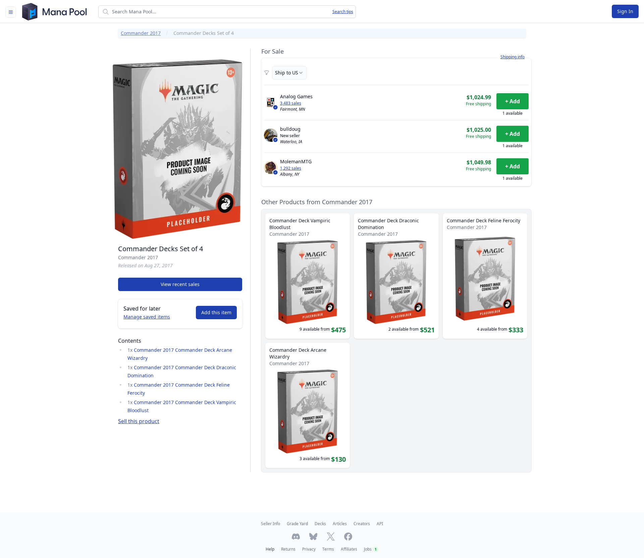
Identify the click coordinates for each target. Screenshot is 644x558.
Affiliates (349, 549)
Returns (288, 549)
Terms (328, 549)
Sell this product (138, 421)
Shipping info (512, 57)
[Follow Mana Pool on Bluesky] (313, 537)
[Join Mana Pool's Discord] (296, 537)
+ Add (512, 101)
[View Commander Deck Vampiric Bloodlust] (307, 276)
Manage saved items (146, 317)
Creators (362, 523)
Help (270, 549)
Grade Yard (297, 523)
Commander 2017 (141, 33)
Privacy (309, 549)
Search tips (342, 11)
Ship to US (286, 72)
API (380, 523)
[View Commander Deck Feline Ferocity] (485, 276)
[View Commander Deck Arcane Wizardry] (307, 405)
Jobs (370, 549)
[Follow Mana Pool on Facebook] (348, 537)
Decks (320, 523)
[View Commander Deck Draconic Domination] (396, 276)
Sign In (625, 11)
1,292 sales (290, 168)
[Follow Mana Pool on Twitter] (331, 537)
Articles (340, 523)
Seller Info (270, 523)
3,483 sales (290, 103)
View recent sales (180, 284)
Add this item (216, 312)
